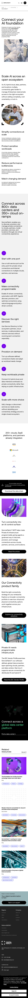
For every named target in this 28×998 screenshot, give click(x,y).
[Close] (26, 977)
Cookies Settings (14, 987)
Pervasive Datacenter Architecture (9, 935)
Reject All (14, 991)
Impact (17, 915)
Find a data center (8, 734)
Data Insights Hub (5, 932)
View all (23, 752)
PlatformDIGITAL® (6, 925)
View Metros (4, 919)
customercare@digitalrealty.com (11, 967)
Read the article (14, 551)
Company (18, 910)
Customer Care (5, 964)
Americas (4, 912)
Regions (4, 910)
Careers (17, 919)
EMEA (3, 915)
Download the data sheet (14, 491)
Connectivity (4, 930)
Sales (3, 954)
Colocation (4, 927)
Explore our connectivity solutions (14, 615)
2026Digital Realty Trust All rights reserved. (10, 975)
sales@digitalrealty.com (9, 959)
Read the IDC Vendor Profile (14, 680)
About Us (18, 912)
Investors (18, 917)
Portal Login (6, 970)
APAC (3, 917)
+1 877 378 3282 (7, 957)
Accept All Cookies (14, 995)
